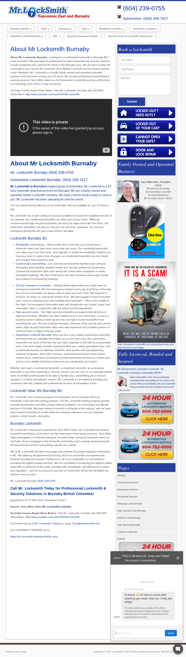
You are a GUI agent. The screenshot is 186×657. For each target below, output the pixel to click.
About (42, 29)
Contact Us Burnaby (127, 532)
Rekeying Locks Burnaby (129, 503)
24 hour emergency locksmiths (33, 285)
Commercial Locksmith (142, 29)
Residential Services (127, 496)
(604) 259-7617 (75, 180)
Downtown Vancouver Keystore (82, 36)
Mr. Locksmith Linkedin (56, 506)
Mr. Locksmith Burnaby (29, 172)
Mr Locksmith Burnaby (58, 12)
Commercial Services (127, 482)
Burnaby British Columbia (70, 494)
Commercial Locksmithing (30, 263)
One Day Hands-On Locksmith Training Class (130, 36)
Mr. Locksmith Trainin (47, 523)
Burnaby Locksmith (18, 29)
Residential (22, 244)
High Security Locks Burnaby (131, 511)
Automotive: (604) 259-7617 (145, 19)
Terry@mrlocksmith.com (86, 523)
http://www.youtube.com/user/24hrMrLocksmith (52, 94)
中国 (55, 36)
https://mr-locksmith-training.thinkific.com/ (34, 536)
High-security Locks (27, 312)
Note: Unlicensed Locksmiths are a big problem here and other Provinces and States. (145, 346)
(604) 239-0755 (144, 8)
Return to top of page (16, 651)
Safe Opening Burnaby (128, 525)
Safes (83, 29)
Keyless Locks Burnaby (128, 518)
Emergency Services (127, 489)
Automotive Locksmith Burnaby (24, 36)
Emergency (63, 29)
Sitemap (121, 475)
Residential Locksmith (108, 29)
